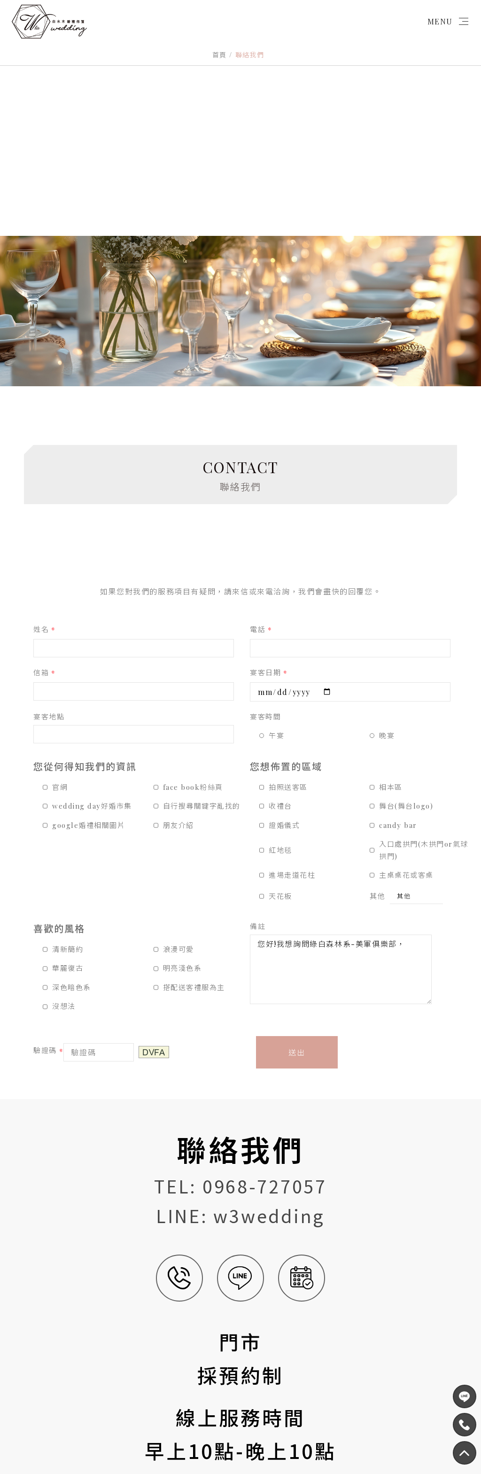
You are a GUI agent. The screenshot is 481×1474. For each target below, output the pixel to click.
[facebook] (464, 1396)
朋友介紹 (178, 825)
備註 (257, 926)
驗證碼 (48, 1050)
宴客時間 (265, 716)
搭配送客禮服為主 (194, 987)
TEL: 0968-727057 (240, 1186)
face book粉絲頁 (193, 787)
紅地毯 (280, 850)
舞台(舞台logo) (406, 806)
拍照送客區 (288, 787)
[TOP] (464, 1424)
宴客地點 (48, 716)
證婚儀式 (284, 825)
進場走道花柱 (292, 875)
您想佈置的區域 (286, 766)
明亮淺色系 (182, 968)
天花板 (280, 896)
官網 (60, 787)
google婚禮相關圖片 (88, 825)
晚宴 (387, 735)
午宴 (276, 735)
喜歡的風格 (59, 928)
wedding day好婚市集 (92, 806)
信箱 (44, 673)
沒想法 (64, 1006)
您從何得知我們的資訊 (85, 766)
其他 (377, 896)
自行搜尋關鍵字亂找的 (201, 806)
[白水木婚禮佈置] (49, 22)
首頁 (219, 54)
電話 (261, 629)
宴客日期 (269, 673)
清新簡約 (67, 949)
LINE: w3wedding (240, 1215)
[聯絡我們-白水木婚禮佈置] (240, 311)
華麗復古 (67, 968)
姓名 (44, 629)
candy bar (398, 825)
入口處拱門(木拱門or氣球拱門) (423, 850)
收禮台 (280, 806)
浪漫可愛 (178, 949)
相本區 (391, 787)
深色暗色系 (71, 987)
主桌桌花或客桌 (406, 875)
